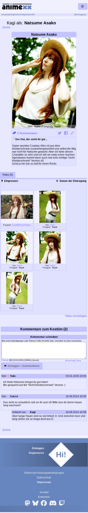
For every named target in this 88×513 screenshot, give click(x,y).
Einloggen (38, 448)
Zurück (6, 27)
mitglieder (15, 14)
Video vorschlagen (76, 316)
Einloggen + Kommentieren (23, 366)
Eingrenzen (11, 180)
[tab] (7, 175)
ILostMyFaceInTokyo (21, 225)
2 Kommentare (26, 133)
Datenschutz (44, 477)
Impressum (44, 482)
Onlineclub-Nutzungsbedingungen (44, 472)
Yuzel (52, 225)
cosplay (5, 14)
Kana (79, 361)
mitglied (24, 14)
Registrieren (36, 452)
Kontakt (44, 492)
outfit (31, 14)
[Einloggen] (80, 14)
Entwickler (44, 496)
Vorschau (70, 361)
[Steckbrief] (20, 397)
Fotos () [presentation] (8, 174)
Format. (5, 360)
